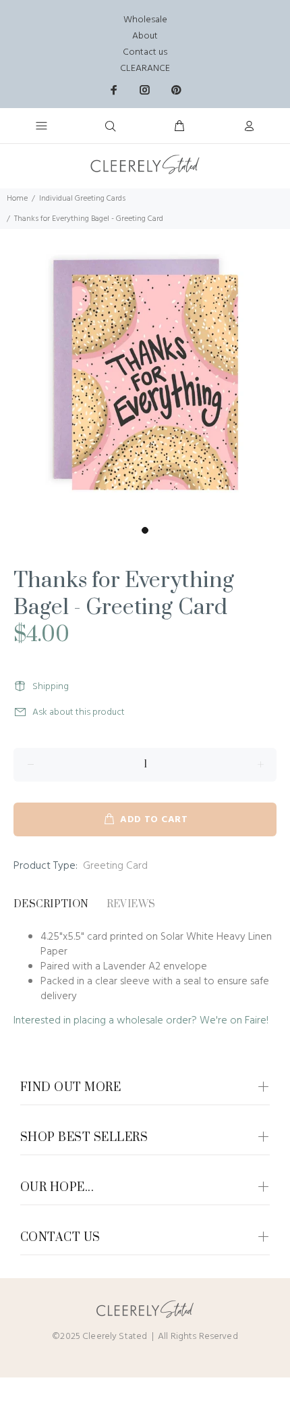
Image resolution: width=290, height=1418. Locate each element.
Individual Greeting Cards (82, 198)
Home (17, 198)
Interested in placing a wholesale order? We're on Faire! (140, 1021)
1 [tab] (145, 530)
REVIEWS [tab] (131, 904)
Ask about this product (78, 712)
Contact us (145, 52)
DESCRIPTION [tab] (51, 904)
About (145, 36)
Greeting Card (115, 866)
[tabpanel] (145, 374)
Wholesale (145, 20)
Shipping (50, 686)
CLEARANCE (145, 68)
